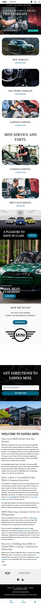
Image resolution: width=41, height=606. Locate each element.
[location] (31, 2)
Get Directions (20, 393)
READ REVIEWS (20, 322)
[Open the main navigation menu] (39, 2)
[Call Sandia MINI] (35, 2)
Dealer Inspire (32, 594)
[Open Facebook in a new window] (18, 579)
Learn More (20, 206)
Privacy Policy (11, 588)
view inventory (20, 63)
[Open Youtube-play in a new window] (23, 579)
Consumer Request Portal (20, 589)
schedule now (20, 125)
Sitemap (26, 588)
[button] (1, 20)
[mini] (4, 2)
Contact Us (19, 588)
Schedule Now (20, 172)
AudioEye (31, 588)
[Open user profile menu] (35, 602)
